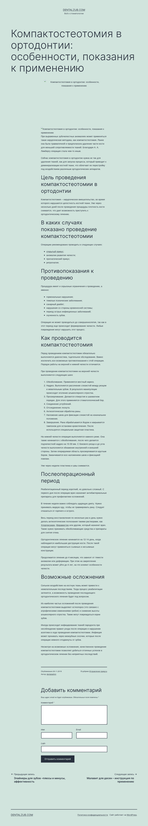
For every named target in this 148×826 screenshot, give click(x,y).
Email (78, 729)
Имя (43, 729)
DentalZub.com (74, 9)
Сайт (43, 743)
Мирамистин (62, 525)
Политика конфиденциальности (92, 815)
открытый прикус (54, 251)
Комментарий (47, 702)
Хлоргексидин (48, 525)
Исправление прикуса (98, 671)
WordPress (132, 815)
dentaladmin (51, 674)
